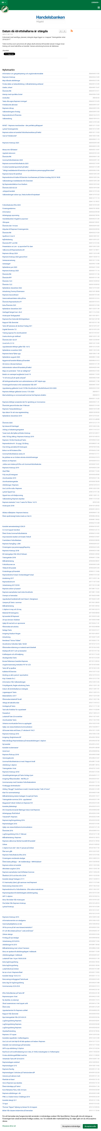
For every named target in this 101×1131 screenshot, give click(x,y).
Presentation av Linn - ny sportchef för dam (17, 246)
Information (6, 212)
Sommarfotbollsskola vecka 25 (13, 454)
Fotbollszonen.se (8, 564)
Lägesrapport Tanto (9, 692)
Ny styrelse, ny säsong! (10, 1000)
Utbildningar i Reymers (10, 485)
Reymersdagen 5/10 (9, 1066)
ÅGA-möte (6, 1007)
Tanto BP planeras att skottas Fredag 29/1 (17, 326)
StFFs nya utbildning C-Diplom (13, 1048)
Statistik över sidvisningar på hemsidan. (16, 1045)
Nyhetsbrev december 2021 (12, 309)
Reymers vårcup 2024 (10, 253)
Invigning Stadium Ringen (11, 634)
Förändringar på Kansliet (11, 571)
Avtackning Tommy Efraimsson (13, 291)
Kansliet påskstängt (9, 806)
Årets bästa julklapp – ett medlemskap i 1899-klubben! (21, 862)
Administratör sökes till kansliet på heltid (16, 367)
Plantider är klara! (8, 1079)
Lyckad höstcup (8, 907)
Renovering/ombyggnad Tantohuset (15, 979)
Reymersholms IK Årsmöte (11, 115)
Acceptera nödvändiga (71, 1126)
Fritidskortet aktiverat (9, 105)
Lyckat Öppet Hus (8, 492)
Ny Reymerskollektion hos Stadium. (15, 184)
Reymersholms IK (8, 582)
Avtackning (6, 637)
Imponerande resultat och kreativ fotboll (16, 537)
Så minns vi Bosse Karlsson (12, 364)
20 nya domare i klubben (11, 620)
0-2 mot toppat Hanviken (11, 530)
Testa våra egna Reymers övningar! (14, 101)
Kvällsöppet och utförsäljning (12, 654)
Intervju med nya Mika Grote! (12, 94)
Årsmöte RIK (6, 91)
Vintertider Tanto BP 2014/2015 (13, 1059)
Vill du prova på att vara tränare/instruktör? (17, 927)
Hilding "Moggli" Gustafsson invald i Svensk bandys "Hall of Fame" (26, 789)
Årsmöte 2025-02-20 (9, 188)
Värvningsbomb (8, 758)
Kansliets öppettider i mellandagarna (15, 1038)
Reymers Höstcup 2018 (10, 551)
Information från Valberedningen (13, 682)
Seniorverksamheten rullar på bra (14, 298)
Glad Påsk (6, 471)
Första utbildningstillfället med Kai (14, 1055)
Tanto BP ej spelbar (9, 668)
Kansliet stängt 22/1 (9, 1100)
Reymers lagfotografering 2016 (13, 820)
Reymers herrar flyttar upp (11, 354)
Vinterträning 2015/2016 (10, 941)
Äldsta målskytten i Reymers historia (15, 513)
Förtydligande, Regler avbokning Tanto (16, 685)
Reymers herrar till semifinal (12, 174)
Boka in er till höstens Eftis (11, 450)
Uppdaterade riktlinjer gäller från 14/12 (16, 347)
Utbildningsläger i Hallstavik (12, 955)
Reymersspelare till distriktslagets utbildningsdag (20, 893)
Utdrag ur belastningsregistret (13, 430)
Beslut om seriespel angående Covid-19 (16, 374)
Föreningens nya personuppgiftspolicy (16, 547)
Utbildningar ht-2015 (9, 945)
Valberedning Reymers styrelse (13, 499)
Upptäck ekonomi (8, 153)
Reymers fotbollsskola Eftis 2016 (14, 855)
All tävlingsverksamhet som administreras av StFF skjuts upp (24, 381)
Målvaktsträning (8, 561)
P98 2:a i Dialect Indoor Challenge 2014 (16, 1097)
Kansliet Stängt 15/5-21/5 (11, 976)
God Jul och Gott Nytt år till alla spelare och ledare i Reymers (23, 1041)
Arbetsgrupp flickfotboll (11, 813)
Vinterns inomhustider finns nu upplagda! (17, 723)
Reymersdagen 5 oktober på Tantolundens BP (18, 1072)
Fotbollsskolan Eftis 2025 (11, 205)
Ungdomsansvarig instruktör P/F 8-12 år (16, 665)
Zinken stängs (7, 934)
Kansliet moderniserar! (10, 748)
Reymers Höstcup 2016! (10, 772)
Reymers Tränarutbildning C (12, 409)
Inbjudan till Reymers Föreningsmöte (15, 229)
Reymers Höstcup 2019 (10, 468)
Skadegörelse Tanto (9, 658)
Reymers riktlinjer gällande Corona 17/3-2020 (18, 392)
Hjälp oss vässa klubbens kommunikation (17, 727)
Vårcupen (5, 222)
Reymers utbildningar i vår (11, 1093)
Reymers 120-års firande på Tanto (14, 440)
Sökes (4, 844)
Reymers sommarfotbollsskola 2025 (15, 163)
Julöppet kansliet (8, 191)
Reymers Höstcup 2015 (10, 917)
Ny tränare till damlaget (10, 426)
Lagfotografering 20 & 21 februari (14, 834)
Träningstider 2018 (9, 557)
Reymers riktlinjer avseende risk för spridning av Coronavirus (23, 402)
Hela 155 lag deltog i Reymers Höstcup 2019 (18, 436)
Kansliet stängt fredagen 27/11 (13, 879)
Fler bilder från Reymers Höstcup (14, 903)
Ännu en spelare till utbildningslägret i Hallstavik (19, 951)
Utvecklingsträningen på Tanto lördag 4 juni (17, 775)
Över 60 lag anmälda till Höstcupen (14, 447)
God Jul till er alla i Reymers (12, 488)
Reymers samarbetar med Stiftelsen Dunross (18, 872)
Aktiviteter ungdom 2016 (11, 869)
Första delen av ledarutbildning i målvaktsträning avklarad (22, 84)
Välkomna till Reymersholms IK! (13, 250)
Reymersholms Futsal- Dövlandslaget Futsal (18, 575)
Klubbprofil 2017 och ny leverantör (14, 651)
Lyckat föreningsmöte (10, 129)
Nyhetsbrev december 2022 (12, 288)
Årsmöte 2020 (7, 423)
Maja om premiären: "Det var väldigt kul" (16, 371)
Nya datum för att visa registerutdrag (15, 412)
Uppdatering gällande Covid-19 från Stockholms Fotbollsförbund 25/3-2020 (29, 388)
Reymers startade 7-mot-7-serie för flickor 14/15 (19, 502)
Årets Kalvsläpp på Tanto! (11, 1086)
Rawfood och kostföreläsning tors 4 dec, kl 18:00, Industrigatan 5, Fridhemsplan (30, 1052)
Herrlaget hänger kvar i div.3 (12, 312)
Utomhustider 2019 (9, 478)
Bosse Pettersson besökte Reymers (15, 661)
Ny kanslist (6, 744)
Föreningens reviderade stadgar (13, 858)
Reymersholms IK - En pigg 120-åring (15, 443)
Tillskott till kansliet (9, 568)
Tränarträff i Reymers (9, 817)
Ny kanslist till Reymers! (10, 616)
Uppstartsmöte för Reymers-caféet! (15, 1010)
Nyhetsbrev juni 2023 (9, 267)
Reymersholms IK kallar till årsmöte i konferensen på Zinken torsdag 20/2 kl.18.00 (31, 177)
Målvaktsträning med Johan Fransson (15, 948)
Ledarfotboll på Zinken (10, 969)
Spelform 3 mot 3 (8, 236)
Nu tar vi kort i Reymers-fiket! (12, 972)
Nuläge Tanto (7, 630)
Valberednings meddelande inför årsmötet (17, 181)
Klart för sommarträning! (11, 793)
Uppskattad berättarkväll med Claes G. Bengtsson (20, 599)
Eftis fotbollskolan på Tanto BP (13, 993)
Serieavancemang (8, 260)
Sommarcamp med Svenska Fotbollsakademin (19, 782)
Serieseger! (6, 264)
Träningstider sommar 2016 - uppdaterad (17, 799)
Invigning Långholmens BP (11, 737)
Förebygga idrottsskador (11, 786)
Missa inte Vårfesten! (9, 150)
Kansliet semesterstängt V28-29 (13, 526)
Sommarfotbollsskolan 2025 (12, 160)
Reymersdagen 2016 (9, 824)
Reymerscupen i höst (9, 996)
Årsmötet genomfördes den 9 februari (16, 405)
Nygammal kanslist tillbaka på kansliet (16, 360)
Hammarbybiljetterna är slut (12, 924)
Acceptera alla (90, 1126)
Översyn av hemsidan (9, 595)
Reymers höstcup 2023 (10, 271)
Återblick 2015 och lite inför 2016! (14, 875)
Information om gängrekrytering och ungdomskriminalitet (22, 74)
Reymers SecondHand (10, 295)
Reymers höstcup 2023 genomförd (14, 257)
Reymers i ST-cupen (9, 1034)
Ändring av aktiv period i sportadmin (15, 675)
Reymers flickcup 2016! (10, 754)
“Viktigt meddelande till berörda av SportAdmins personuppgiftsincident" (28, 170)
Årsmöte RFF (7, 277)
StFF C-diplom (7, 896)
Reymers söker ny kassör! (11, 589)
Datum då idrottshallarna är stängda (25, 31)
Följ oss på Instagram (10, 475)
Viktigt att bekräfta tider (10, 703)
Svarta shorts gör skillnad (11, 336)
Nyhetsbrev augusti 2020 (11, 357)
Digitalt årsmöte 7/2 (9, 329)
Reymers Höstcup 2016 (10, 734)
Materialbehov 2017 (9, 696)
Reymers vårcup (8, 108)
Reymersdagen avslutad (11, 1062)
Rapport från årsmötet (10, 322)
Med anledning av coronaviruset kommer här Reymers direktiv (24, 395)
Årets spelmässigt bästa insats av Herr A (16, 516)
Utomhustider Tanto (9, 720)
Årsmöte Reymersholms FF (12, 302)
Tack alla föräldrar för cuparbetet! (14, 710)
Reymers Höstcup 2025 (10, 143)
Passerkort (6, 713)
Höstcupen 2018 (8, 506)
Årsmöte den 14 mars (10, 226)
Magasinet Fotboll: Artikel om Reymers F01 (17, 803)
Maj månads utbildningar (11, 80)
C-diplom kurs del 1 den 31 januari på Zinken (18, 848)
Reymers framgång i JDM (11, 544)
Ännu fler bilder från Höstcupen (13, 900)
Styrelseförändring (9, 1031)
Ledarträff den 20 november (12, 716)
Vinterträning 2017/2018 (10, 585)
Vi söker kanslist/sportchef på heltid (15, 167)
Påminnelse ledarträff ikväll (12, 699)
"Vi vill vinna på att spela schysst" (14, 378)
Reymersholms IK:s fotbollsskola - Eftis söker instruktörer (22, 889)
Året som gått (7, 851)
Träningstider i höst (9, 768)
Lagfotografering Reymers (11, 1021)
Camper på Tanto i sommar (12, 602)
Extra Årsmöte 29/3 (9, 305)
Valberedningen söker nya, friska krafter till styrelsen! (21, 195)
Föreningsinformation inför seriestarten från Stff (19, 385)
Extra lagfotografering (10, 962)
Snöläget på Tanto (8, 706)
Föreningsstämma (8, 208)
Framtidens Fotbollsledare (11, 540)
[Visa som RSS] (72, 31)
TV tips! (5, 1104)
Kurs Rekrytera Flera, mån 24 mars (14, 1090)
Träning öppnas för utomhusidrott (14, 333)
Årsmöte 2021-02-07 (9, 340)
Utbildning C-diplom (9, 765)
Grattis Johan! (7, 87)
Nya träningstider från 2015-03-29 (14, 1017)
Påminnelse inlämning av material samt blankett (19, 647)
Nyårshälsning (7, 239)
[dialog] (50, 1121)
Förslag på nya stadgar (10, 938)
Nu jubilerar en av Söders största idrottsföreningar (20, 457)
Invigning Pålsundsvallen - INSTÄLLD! (15, 779)
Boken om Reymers (9, 461)
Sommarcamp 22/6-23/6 (11, 986)
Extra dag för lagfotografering (13, 983)
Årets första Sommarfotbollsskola (14, 533)
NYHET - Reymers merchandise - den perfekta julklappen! (22, 125)
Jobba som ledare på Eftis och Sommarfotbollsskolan (21, 464)
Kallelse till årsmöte (9, 672)
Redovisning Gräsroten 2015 (12, 886)
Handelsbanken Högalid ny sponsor (15, 219)
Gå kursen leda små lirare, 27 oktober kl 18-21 (18, 730)
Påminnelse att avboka (10, 627)
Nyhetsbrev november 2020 (12, 350)
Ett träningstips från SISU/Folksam (14, 554)
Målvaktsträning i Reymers (11, 837)
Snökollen (6, 98)
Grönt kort (6, 751)
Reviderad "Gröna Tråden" (11, 640)
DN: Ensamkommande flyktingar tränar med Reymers (21, 810)
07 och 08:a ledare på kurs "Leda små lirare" (18, 931)
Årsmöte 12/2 (7, 281)
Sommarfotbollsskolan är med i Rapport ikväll (18, 761)
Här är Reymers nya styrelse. (12, 1083)
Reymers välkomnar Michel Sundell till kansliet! (18, 841)
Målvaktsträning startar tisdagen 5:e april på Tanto (20, 796)
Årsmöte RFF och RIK (9, 243)
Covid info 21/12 (8, 343)
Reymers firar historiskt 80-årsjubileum (16, 319)
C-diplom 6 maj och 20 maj (11, 609)
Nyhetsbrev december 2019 (12, 416)
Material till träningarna (10, 613)
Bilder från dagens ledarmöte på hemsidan (17, 1110)
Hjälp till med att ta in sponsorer (13, 623)
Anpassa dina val (9, 1126)
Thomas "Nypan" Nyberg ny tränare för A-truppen (19, 1107)
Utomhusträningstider (10, 481)
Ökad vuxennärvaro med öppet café (15, 1003)
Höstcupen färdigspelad (11, 316)
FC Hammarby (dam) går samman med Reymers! (19, 882)
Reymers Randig (8, 1069)
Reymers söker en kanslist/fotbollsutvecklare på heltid (21, 132)
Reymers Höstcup (8, 77)
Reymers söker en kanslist (11, 865)
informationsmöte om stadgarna (14, 920)
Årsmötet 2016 (7, 831)
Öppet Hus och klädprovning (12, 495)
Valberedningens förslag (11, 112)
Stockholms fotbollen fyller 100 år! (14, 644)
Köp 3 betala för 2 (8, 678)
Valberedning (7, 118)
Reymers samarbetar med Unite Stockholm (17, 592)
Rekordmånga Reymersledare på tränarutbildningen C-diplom (24, 741)
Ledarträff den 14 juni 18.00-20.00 (14, 958)
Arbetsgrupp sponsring (10, 215)
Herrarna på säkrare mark (11, 1076)
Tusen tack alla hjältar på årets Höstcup (16, 433)
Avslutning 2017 (8, 578)
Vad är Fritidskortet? (9, 136)
